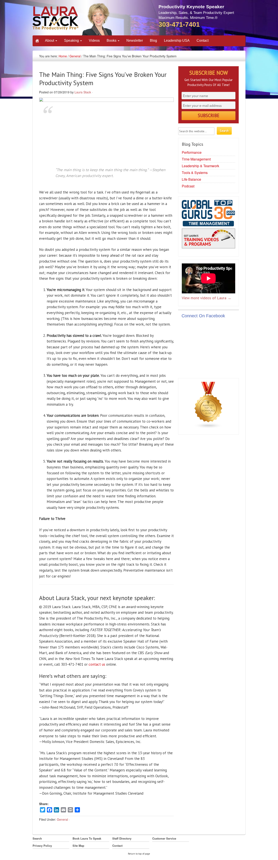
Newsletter (134, 40)
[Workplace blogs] (208, 406)
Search (37, 838)
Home (63, 56)
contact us (97, 664)
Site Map (78, 845)
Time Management (196, 159)
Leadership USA (177, 40)
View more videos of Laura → (206, 297)
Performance (192, 152)
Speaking (72, 40)
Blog (153, 40)
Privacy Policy (42, 845)
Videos (94, 40)
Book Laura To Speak (87, 838)
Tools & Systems (195, 172)
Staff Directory (121, 838)
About (50, 40)
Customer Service (164, 838)
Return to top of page (139, 853)
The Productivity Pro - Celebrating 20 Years (73, 19)
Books (112, 40)
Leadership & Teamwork (200, 165)
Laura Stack (82, 92)
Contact (202, 40)
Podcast (188, 186)
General (75, 56)
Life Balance (191, 179)
